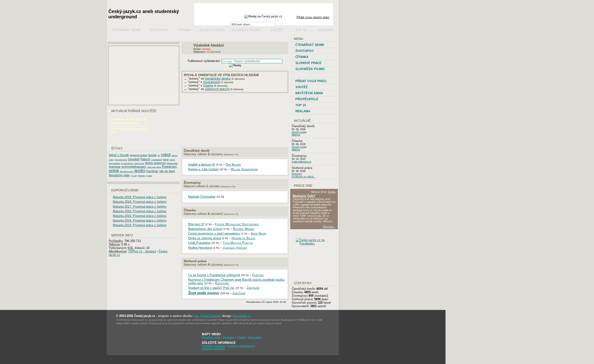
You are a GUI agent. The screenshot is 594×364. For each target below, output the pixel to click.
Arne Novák (258, 233)
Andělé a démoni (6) (201, 164)
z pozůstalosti (156, 160)
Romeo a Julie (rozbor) (203, 169)
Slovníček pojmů (246, 30)
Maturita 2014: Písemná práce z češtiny (140, 220)
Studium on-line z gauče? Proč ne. (211, 288)
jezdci (140, 170)
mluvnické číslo (121, 160)
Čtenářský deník (126, 30)
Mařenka (141, 176)
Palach (145, 159)
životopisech (211, 82)
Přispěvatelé (306, 99)
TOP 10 (300, 105)
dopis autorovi (155, 163)
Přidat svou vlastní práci (313, 17)
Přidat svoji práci (310, 81)
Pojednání (169, 166)
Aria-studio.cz (241, 316)
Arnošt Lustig (299, 132)
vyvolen (149, 176)
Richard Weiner (243, 229)
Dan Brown (233, 164)
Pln (159, 156)
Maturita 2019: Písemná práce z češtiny (140, 197)
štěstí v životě (119, 155)
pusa (165, 159)
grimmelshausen (134, 166)
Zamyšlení (253, 288)
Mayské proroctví (127, 172)
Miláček (296, 134)
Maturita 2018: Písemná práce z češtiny (140, 201)
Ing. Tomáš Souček (207, 316)
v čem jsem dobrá (154, 167)
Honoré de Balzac (243, 238)
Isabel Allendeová (301, 161)
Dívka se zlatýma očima (204, 238)
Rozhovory (222, 283)
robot (166, 154)
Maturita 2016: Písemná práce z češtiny (140, 211)
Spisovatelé (300, 306)
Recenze (297, 173)
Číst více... (329, 226)
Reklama (326, 30)
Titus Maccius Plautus (238, 243)
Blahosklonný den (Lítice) (205, 229)
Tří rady (134, 176)
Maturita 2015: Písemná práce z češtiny (140, 216)
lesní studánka (114, 163)
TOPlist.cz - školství (142, 251)
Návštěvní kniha (309, 93)
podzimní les (139, 163)
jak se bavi (167, 171)
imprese (115, 166)
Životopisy (159, 30)
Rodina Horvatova (200, 247)
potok (114, 170)
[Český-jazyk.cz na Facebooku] (318, 243)
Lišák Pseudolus (199, 243)
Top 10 (301, 30)
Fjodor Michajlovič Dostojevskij (237, 224)
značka (172, 160)
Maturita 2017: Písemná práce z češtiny (140, 206)
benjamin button (138, 155)
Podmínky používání (213, 346)
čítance (208, 85)
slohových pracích (217, 89)
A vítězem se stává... (303, 176)
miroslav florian (127, 163)
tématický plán (119, 175)
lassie (152, 155)
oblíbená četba (172, 163)
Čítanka (184, 30)
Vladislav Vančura (235, 247)
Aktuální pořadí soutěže (133, 111)
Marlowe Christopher (202, 196)
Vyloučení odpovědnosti (240, 346)
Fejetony (258, 275)
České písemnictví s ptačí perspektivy (214, 233)
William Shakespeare (244, 169)
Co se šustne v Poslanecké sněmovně (214, 275)
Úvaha (331, 191)
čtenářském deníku (218, 78)
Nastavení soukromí (213, 348)
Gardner (152, 171)
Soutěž (277, 30)
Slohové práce (212, 30)
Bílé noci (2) (196, 224)
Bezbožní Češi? (304, 196)
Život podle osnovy (203, 293)
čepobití (133, 159)
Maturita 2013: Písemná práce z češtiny (140, 225)
